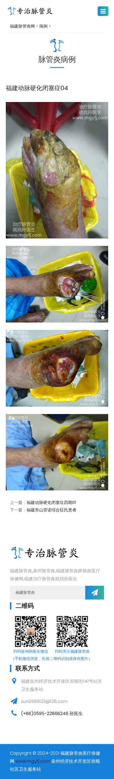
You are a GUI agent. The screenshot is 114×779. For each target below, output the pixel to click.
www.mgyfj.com (32, 761)
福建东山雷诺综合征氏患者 (51, 510)
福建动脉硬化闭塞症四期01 (51, 502)
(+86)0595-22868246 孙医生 (52, 713)
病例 (43, 26)
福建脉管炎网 (22, 26)
